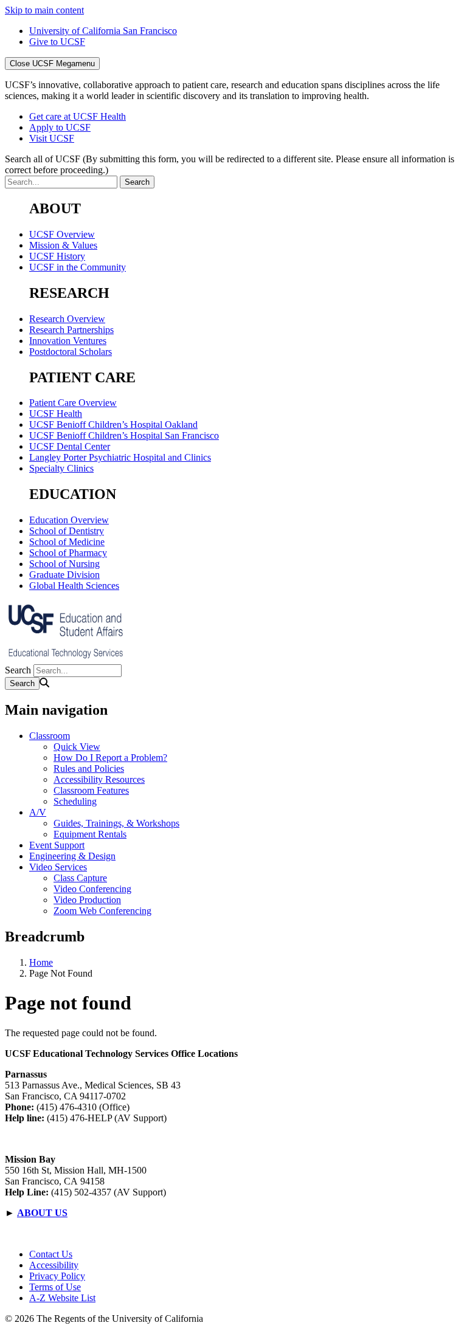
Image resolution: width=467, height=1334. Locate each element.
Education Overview (69, 520)
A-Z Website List (62, 1298)
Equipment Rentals (90, 834)
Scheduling (75, 801)
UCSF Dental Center (69, 446)
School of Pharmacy (68, 553)
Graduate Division (64, 574)
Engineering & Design (72, 856)
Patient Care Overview (73, 402)
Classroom (49, 736)
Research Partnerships (71, 330)
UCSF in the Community (77, 267)
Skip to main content (44, 10)
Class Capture (80, 878)
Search (18, 670)
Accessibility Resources (99, 779)
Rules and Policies (89, 768)
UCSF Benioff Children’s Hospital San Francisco (124, 435)
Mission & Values (63, 245)
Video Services (58, 867)
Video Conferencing (92, 889)
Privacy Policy (57, 1276)
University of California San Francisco (103, 31)
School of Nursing (64, 564)
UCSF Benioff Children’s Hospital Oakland (113, 424)
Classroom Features (91, 790)
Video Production (87, 900)
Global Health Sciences (74, 585)
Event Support (57, 845)
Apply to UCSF (60, 127)
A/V (37, 812)
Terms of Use (55, 1287)
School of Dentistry (66, 531)
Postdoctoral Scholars (70, 351)
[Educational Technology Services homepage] (65, 658)
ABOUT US (42, 1213)
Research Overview (67, 319)
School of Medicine (67, 542)
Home (41, 962)
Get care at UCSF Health (77, 116)
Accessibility (53, 1265)
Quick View (77, 746)
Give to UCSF (57, 41)
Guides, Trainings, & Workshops (116, 823)
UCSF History (57, 256)
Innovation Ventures (67, 340)
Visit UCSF (51, 138)
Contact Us (50, 1254)
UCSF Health (55, 413)
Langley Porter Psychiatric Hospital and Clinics (120, 457)
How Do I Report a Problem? (110, 757)
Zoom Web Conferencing (102, 911)
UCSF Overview (62, 234)
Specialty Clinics (61, 468)
